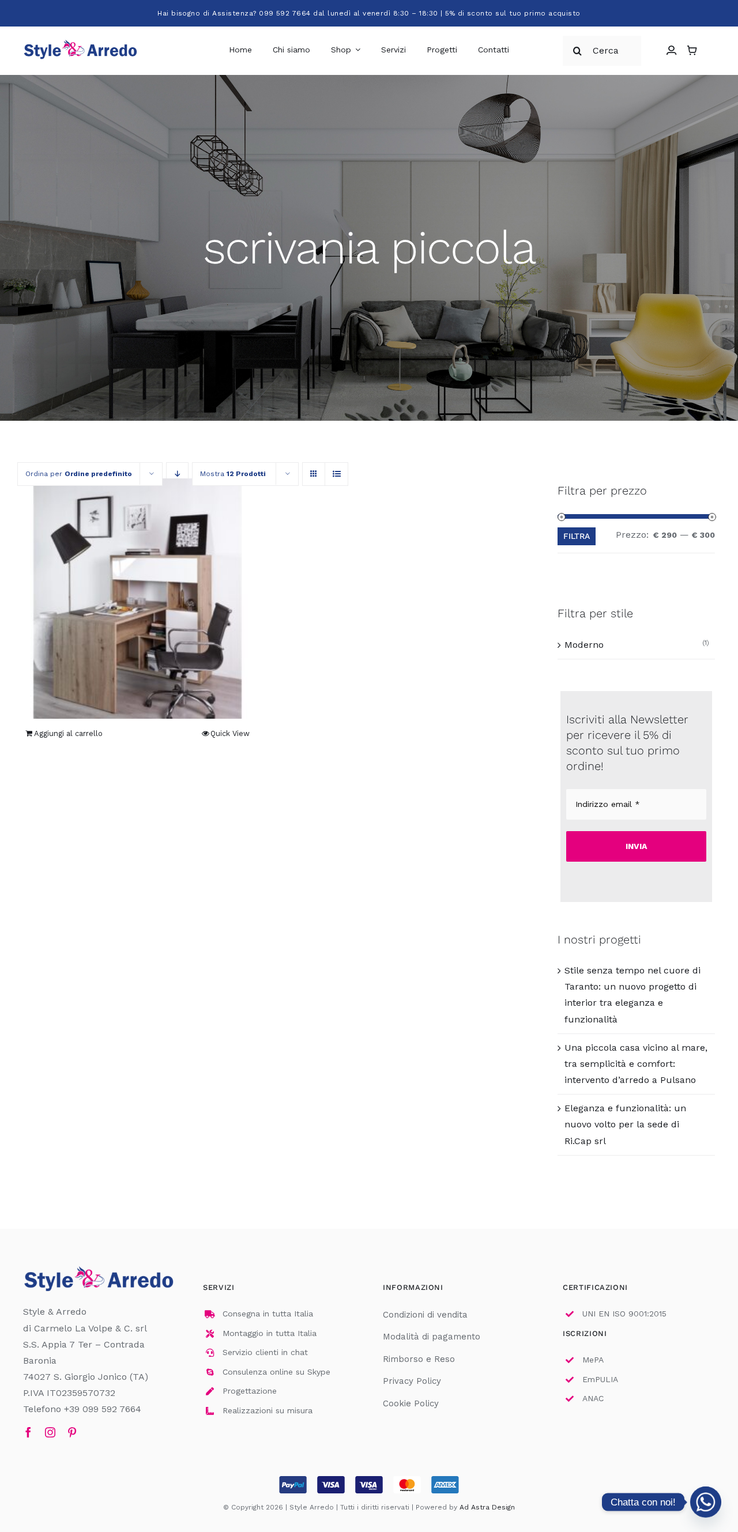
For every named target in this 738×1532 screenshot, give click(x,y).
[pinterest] (72, 1432)
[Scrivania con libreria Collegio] (137, 598)
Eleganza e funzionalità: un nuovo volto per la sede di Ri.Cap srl (625, 1124)
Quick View (230, 733)
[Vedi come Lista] (336, 474)
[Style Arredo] (80, 41)
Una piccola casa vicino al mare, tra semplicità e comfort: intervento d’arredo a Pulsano (635, 1063)
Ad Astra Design (487, 1507)
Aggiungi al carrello (68, 733)
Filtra (576, 536)
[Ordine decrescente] (177, 474)
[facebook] (28, 1432)
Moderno (584, 644)
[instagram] (50, 1432)
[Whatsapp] (705, 1502)
